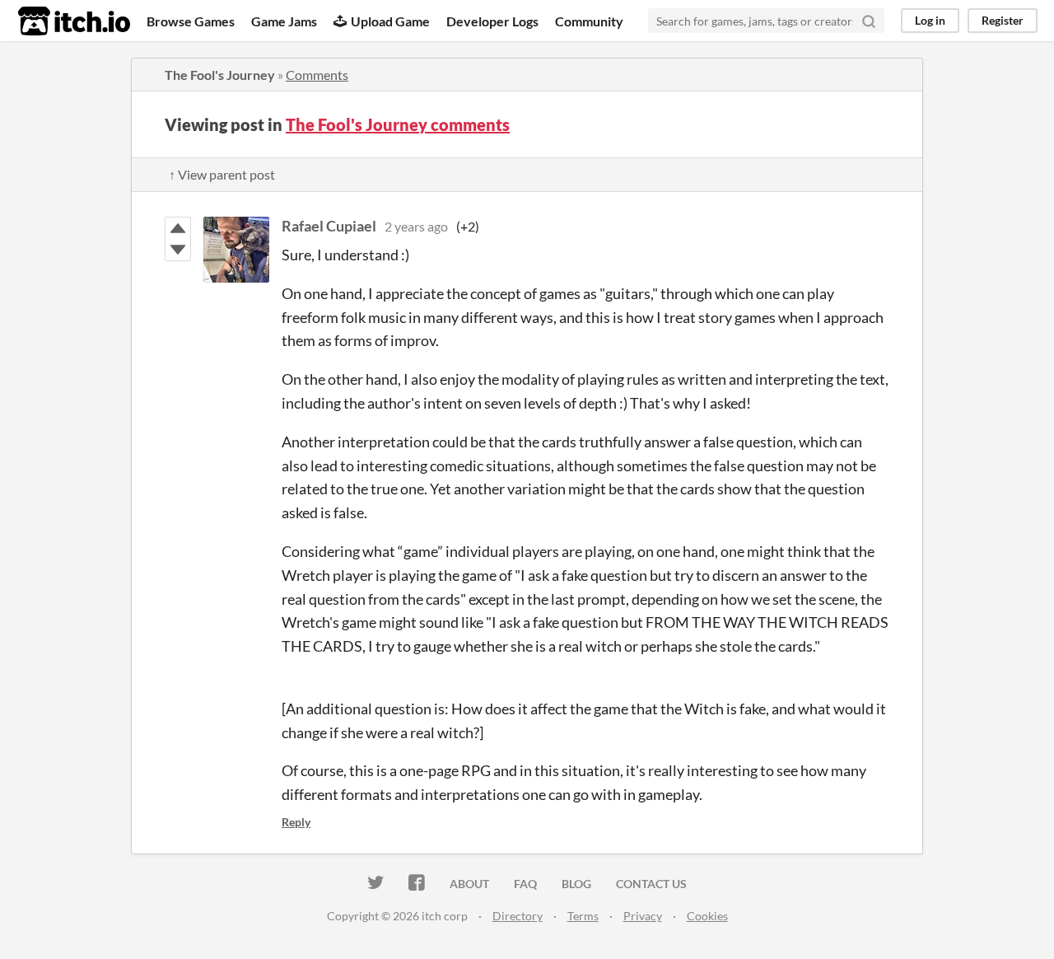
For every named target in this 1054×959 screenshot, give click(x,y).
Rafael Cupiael (329, 226)
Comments (317, 74)
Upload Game (390, 21)
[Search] (868, 20)
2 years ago (416, 226)
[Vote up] (178, 228)
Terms (583, 916)
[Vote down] (178, 249)
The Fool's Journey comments (398, 124)
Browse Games (191, 21)
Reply (296, 822)
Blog (576, 884)
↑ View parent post (222, 174)
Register (1003, 20)
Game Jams (284, 21)
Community (589, 21)
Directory (517, 916)
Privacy (642, 916)
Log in (930, 20)
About (469, 884)
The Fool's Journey (220, 74)
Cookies (707, 916)
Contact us (651, 884)
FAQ (525, 884)
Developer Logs (492, 21)
